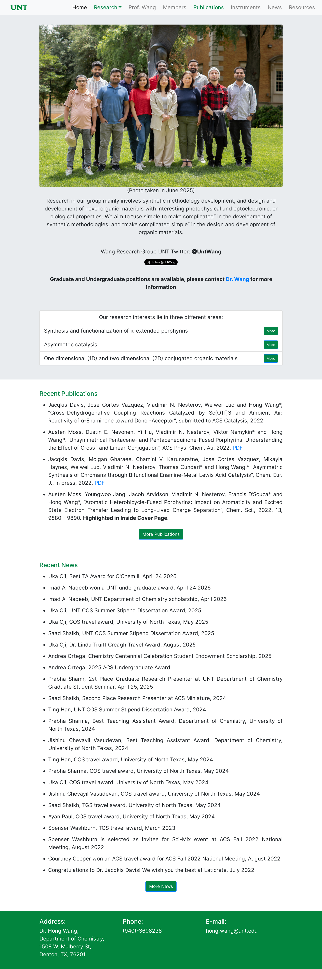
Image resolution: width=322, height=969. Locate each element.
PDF (238, 448)
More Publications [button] (161, 534)
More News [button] (161, 886)
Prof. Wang (142, 7)
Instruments (246, 7)
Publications (208, 7)
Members (174, 7)
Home (81, 7)
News (275, 7)
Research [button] (105, 7)
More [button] (271, 331)
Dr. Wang (237, 279)
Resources (302, 7)
